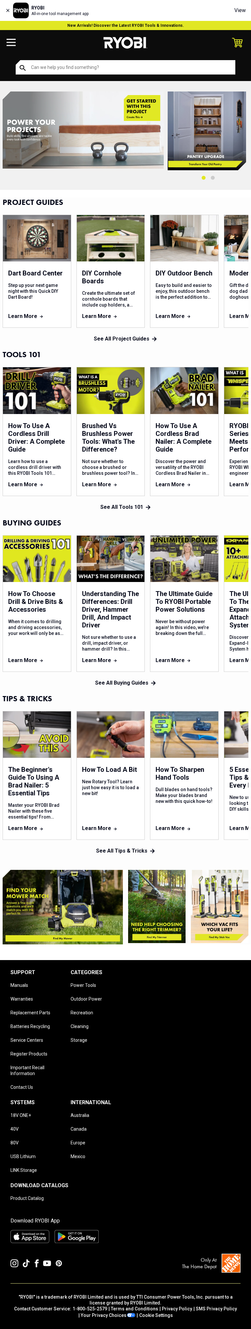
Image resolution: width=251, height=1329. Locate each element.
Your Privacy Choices (103, 1315)
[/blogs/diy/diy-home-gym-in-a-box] (83, 130)
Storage (79, 1040)
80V (14, 1142)
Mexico (78, 1156)
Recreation (82, 1012)
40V (14, 1129)
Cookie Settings (156, 1315)
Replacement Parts (30, 1012)
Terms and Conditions (134, 1308)
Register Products (28, 1053)
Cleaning (80, 1026)
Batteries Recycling (30, 1026)
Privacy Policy (177, 1308)
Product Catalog (27, 1198)
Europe (78, 1142)
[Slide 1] (204, 178)
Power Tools (83, 985)
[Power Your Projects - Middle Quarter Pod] (157, 906)
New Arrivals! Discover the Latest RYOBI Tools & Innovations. (125, 25)
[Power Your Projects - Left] (63, 907)
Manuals (19, 985)
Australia (80, 1115)
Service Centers (26, 1040)
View (240, 10)
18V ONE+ (20, 1115)
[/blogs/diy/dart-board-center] (208, 130)
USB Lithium (23, 1156)
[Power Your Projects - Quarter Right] (219, 906)
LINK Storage (23, 1170)
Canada (79, 1129)
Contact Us (21, 1087)
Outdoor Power (86, 999)
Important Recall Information (27, 1070)
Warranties (21, 999)
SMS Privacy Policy (216, 1308)
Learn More (22, 316)
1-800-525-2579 (90, 1308)
